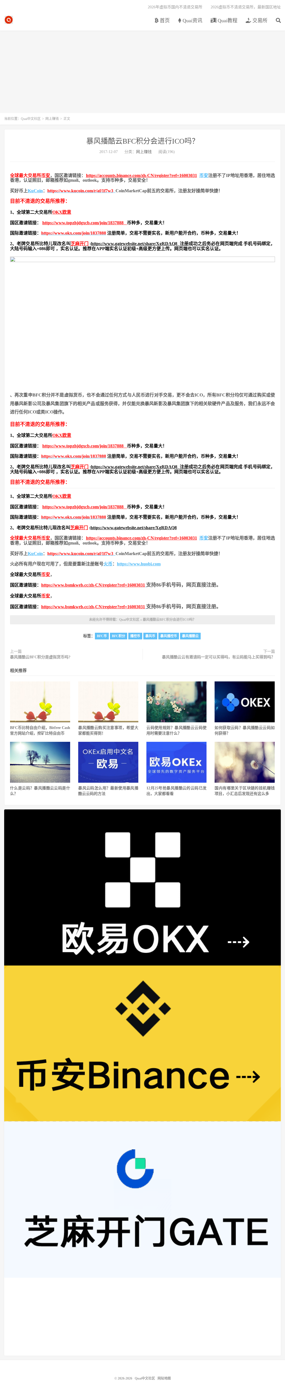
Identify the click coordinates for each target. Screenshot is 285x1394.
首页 (164, 20)
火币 (108, 563)
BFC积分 (118, 636)
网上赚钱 (52, 119)
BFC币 (102, 636)
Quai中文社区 (8, 19)
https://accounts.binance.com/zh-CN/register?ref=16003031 (141, 175)
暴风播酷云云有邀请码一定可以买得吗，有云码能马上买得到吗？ (218, 657)
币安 (45, 175)
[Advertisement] (142, 74)
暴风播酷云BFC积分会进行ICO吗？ (142, 141)
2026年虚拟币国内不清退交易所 (175, 7)
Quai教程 (226, 20)
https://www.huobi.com (139, 563)
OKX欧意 (61, 212)
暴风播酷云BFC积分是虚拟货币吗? (40, 657)
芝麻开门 (80, 243)
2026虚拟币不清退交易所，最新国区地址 (246, 7)
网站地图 (164, 1378)
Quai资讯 (191, 20)
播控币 (135, 636)
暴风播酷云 (190, 636)
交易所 (259, 20)
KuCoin (35, 190)
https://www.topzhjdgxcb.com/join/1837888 (84, 222)
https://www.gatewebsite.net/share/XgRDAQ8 (135, 243)
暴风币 (150, 636)
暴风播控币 (168, 636)
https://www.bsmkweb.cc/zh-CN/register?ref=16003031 (93, 585)
